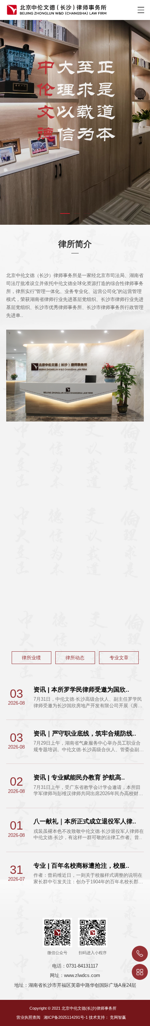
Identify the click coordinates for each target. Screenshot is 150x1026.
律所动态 (75, 657)
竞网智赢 (118, 1017)
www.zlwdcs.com (82, 975)
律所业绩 (31, 657)
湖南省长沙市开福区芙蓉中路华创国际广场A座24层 (82, 985)
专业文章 (119, 657)
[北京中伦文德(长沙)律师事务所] (53, 7)
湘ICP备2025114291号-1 (66, 1017)
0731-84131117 (82, 966)
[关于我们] (75, 122)
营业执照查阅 (28, 1017)
